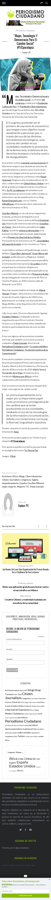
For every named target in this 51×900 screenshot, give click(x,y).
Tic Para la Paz (31, 450)
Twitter (21, 736)
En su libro (35, 263)
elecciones (33, 702)
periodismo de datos (11, 725)
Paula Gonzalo (20, 343)
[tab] (15, 752)
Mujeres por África (22, 376)
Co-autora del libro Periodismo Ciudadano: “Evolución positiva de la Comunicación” (25, 350)
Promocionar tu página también (26, 865)
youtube (41, 736)
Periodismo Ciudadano (25, 31)
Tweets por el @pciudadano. (15, 847)
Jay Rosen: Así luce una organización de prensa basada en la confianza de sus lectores (25, 571)
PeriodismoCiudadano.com (15, 346)
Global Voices (36, 706)
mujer (4, 486)
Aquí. (16, 431)
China (20, 694)
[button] (25, 883)
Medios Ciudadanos (14, 713)
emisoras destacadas (29, 230)
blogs (31, 690)
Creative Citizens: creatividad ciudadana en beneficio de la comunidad (25, 599)
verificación (29, 736)
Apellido (9, 659)
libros (32, 710)
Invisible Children (10, 316)
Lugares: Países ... (15, 752)
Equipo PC (26, 52)
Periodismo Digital (22, 725)
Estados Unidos (17, 706)
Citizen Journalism (11, 479)
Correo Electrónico (14, 639)
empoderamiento (10, 483)
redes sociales (24, 732)
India (42, 706)
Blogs (22, 476)
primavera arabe (11, 733)
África (15, 476)
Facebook (27, 706)
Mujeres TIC (23, 486)
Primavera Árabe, (40, 274)
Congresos (25, 479)
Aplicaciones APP (21, 690)
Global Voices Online (33, 183)
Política (35, 729)
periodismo (23, 717)
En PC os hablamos (16, 190)
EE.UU (23, 702)
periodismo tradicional (22, 729)
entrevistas (41, 702)
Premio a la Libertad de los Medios (24, 237)
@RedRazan (8, 204)
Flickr (13, 456)
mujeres (12, 486)
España (23, 483)
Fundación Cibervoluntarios (33, 106)
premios (41, 729)
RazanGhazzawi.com (12, 200)
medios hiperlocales (31, 714)
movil (40, 714)
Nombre (9, 649)
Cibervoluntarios (34, 476)
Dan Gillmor (34, 698)
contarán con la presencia (33, 162)
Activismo (7, 476)
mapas (36, 710)
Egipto (35, 479)
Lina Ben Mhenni (35, 483)
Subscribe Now (25, 896)
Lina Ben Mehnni (10, 213)
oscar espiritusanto (11, 717)
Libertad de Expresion (17, 709)
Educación (16, 702)
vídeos (35, 736)
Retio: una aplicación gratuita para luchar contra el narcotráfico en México (25, 587)
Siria (15, 736)
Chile (15, 694)
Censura (9, 694)
